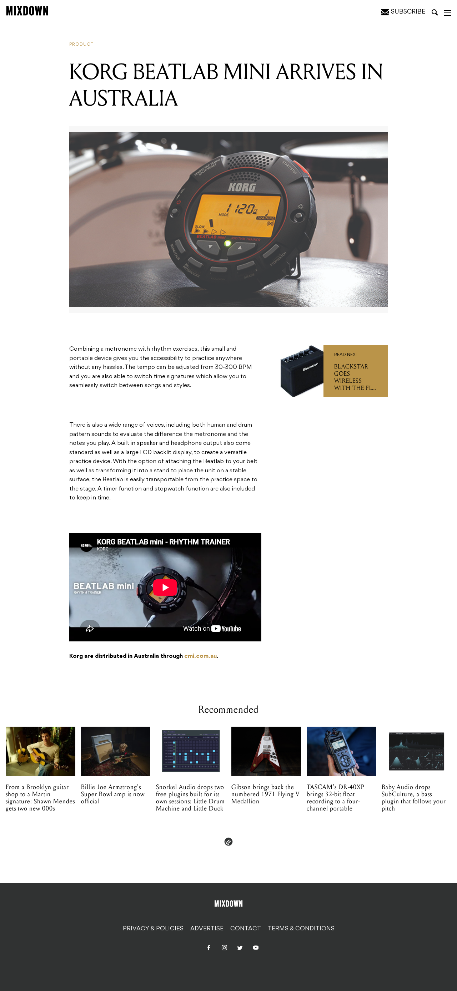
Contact (245, 929)
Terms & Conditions (301, 929)
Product (81, 44)
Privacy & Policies (153, 929)
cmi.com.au (200, 656)
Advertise (207, 929)
